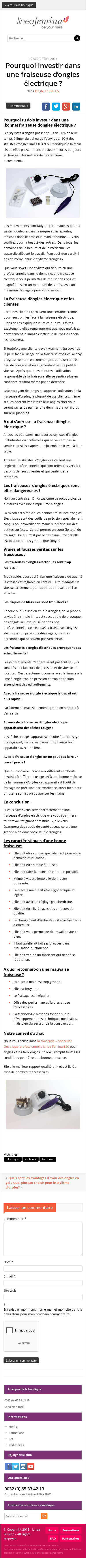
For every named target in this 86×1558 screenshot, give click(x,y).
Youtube (30, 1466)
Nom (8, 1262)
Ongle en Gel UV (47, 91)
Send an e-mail (14, 1407)
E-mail (9, 1276)
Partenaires (16, 1445)
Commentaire (15, 1219)
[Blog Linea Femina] (43, 28)
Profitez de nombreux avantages (31, 1505)
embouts (30, 1159)
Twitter (15, 1466)
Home (13, 1427)
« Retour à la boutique (18, 5)
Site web (10, 1290)
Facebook (8, 1466)
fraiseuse (48, 1159)
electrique (13, 1159)
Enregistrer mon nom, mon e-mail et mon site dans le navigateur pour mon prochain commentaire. (43, 1311)
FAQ (11, 1439)
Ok (44, 1516)
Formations (16, 1433)
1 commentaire (18, 106)
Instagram (23, 1466)
